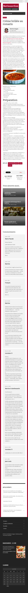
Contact (4, 528)
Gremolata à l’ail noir (7, 501)
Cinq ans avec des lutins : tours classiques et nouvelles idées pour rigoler (12, 511)
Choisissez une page (24, 1)
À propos (5, 521)
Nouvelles (5, 526)
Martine (7, 264)
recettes (10, 165)
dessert (16, 163)
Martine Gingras (14, 29)
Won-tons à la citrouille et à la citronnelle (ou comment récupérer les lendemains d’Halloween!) (13, 491)
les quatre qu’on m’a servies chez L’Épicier (15, 38)
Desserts (4, 17)
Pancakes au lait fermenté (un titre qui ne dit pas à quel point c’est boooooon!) (13, 506)
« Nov (7, 586)
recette (20, 163)
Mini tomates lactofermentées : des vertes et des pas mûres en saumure (13, 497)
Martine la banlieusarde (12, 388)
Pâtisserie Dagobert (7, 42)
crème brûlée (11, 163)
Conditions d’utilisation (8, 523)
